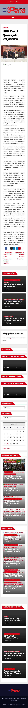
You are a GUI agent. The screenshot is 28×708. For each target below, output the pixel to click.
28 (7, 444)
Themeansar (14, 700)
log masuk (12, 338)
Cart (8, 704)
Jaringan (5, 27)
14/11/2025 (8, 541)
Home (4, 704)
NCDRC (11, 316)
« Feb (4, 448)
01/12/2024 (8, 591)
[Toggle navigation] (13, 17)
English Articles (8, 459)
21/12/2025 (8, 468)
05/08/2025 (8, 518)
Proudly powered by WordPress (9, 698)
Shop (23, 704)
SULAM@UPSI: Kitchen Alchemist (12, 489)
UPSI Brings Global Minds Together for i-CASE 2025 (14, 478)
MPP (21, 584)
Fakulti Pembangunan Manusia (11, 299)
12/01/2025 (8, 566)
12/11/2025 (8, 554)
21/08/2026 (8, 675)
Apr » (8, 448)
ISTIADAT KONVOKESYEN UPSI (11, 534)
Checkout (12, 704)
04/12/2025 (8, 493)
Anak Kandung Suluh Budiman (11, 557)
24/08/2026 (8, 623)
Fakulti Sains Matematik (10, 461)
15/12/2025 (8, 480)
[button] (22, 17)
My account (18, 704)
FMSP (15, 511)
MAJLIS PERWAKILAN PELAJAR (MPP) (12, 584)
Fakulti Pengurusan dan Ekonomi (12, 579)
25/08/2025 (8, 505)
